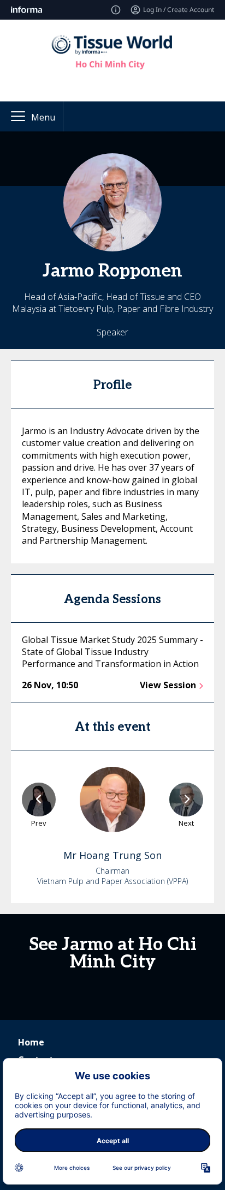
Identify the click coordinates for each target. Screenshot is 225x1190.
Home (31, 1042)
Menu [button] (43, 117)
